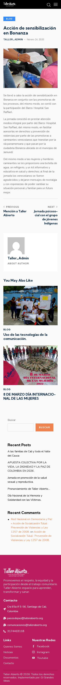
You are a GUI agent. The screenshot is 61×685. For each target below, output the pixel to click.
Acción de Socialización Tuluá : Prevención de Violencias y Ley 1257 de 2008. (31, 536)
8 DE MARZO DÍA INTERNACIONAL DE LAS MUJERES (29, 396)
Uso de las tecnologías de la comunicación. (25, 337)
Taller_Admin (18, 258)
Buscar (12, 420)
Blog (9, 19)
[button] (56, 4)
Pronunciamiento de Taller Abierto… (29, 489)
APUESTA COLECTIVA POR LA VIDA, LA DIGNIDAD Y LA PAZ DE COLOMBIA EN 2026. (29, 467)
